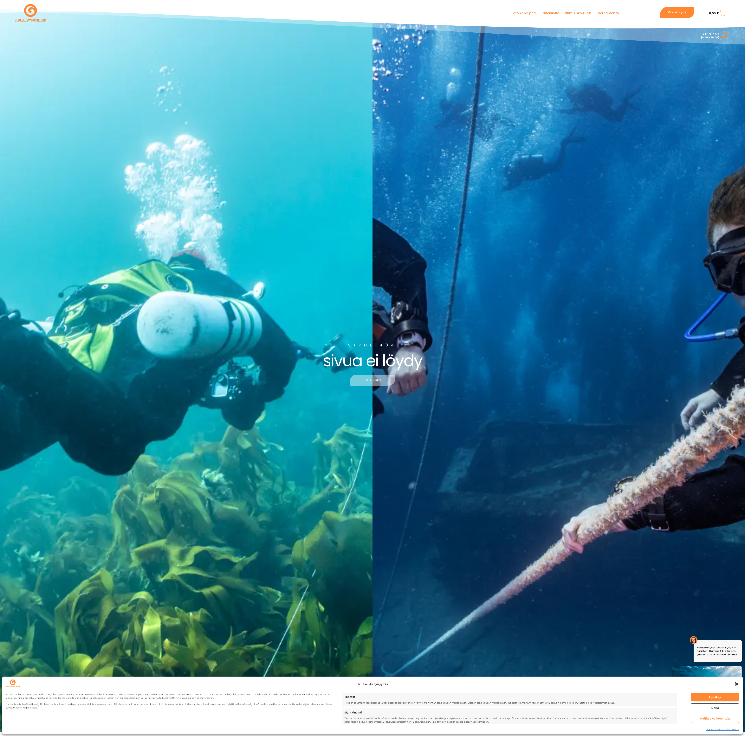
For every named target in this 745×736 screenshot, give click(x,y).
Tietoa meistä (608, 13)
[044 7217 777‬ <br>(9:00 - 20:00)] (724, 35)
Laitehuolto (550, 13)
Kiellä (715, 708)
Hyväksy (715, 697)
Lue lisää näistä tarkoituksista (722, 729)
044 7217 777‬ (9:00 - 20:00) (710, 35)
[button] (737, 684)
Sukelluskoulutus (578, 13)
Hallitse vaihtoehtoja (715, 718)
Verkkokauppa (524, 13)
